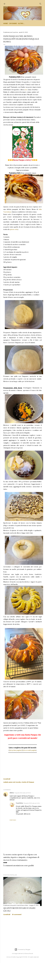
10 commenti (16, 914)
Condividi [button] (6, 779)
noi (26, 90)
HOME (5, 23)
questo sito (14, 229)
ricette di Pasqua (27, 782)
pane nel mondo (15, 782)
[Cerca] (40, 3)
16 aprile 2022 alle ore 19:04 (22, 793)
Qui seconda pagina (29, 750)
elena (12, 793)
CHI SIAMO (13, 23)
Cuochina (19, 803)
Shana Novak (29, 953)
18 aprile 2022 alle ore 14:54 (32, 803)
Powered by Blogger (24, 949)
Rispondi (13, 820)
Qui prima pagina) (15, 750)
